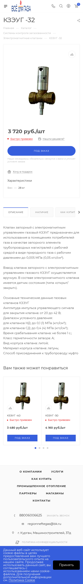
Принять (66, 565)
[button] (35, 448)
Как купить (68, 212)
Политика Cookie (22, 580)
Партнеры (27, 493)
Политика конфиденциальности (44, 542)
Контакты (41, 500)
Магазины (55, 493)
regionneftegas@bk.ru (44, 524)
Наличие (41, 212)
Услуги (57, 471)
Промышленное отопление (41, 486)
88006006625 (30, 515)
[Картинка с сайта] (41, 90)
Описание (15, 212)
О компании (31, 471)
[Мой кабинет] (68, 6)
